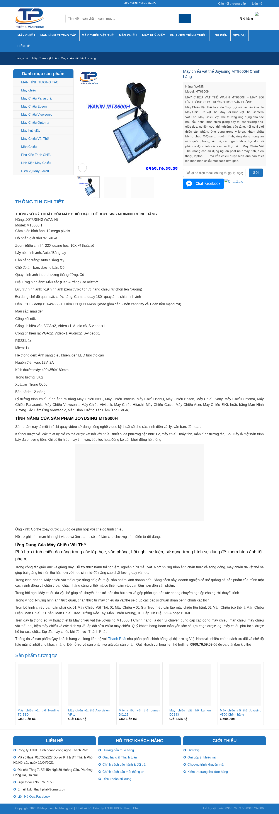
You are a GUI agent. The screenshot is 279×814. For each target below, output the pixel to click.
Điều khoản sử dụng (116, 779)
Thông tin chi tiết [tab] (39, 201)
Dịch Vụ (239, 35)
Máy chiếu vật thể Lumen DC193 (190, 712)
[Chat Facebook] (203, 183)
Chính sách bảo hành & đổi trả (123, 764)
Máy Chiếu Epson (34, 106)
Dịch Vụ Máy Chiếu (35, 171)
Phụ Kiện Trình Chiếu (188, 35)
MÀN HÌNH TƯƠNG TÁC (58, 35)
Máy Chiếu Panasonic (37, 98)
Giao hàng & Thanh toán (119, 757)
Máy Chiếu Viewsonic (36, 114)
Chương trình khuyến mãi (205, 764)
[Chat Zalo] (234, 181)
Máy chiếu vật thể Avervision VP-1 (89, 712)
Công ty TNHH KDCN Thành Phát (116, 808)
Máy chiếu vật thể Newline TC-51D (38, 712)
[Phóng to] (82, 168)
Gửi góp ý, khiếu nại (201, 757)
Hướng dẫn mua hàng (118, 750)
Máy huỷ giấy (153, 35)
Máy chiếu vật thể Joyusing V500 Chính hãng (240, 712)
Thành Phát (117, 639)
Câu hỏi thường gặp (232, 3)
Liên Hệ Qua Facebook (33, 796)
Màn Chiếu (128, 35)
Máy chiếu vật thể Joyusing (78, 58)
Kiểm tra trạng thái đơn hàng (207, 771)
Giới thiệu (194, 750)
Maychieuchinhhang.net (56, 808)
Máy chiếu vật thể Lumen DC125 (139, 712)
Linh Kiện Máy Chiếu (36, 163)
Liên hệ (257, 3)
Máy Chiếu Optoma (35, 122)
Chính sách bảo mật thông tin (123, 771)
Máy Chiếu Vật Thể (98, 35)
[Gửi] (185, 18)
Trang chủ (21, 58)
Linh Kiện (220, 35)
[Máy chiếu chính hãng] (37, 18)
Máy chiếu (26, 35)
